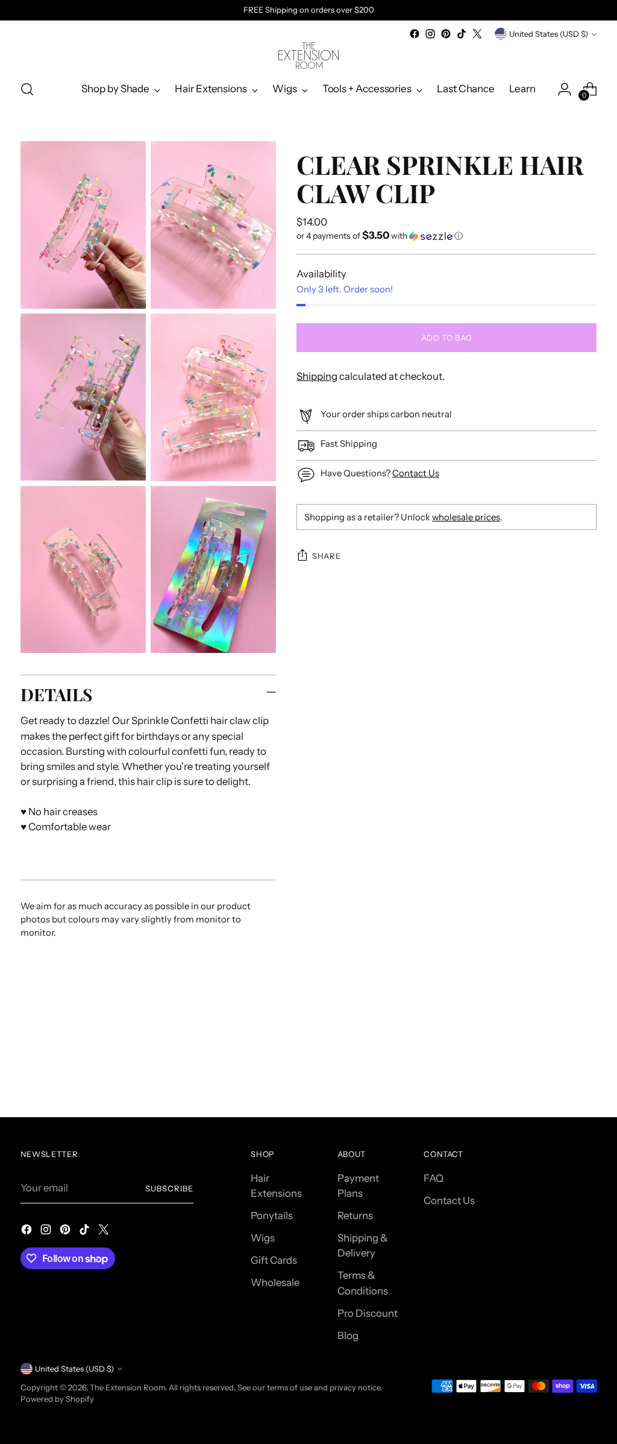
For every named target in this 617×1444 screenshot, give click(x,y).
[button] (446, 236)
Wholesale (275, 1282)
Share (326, 556)
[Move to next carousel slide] (586, 1075)
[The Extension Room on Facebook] (414, 33)
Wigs (263, 1238)
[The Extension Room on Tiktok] (461, 33)
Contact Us (415, 473)
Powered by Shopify (57, 1399)
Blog (348, 1335)
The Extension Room (127, 1387)
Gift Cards (274, 1260)
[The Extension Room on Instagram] (430, 33)
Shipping (316, 376)
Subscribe (169, 1188)
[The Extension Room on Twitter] (477, 33)
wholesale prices (466, 517)
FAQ (433, 1178)
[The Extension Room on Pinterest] (445, 33)
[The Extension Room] (308, 55)
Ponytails (272, 1215)
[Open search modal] (27, 89)
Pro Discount (367, 1313)
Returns (355, 1215)
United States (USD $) (548, 34)
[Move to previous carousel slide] (558, 1075)
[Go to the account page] (565, 89)
